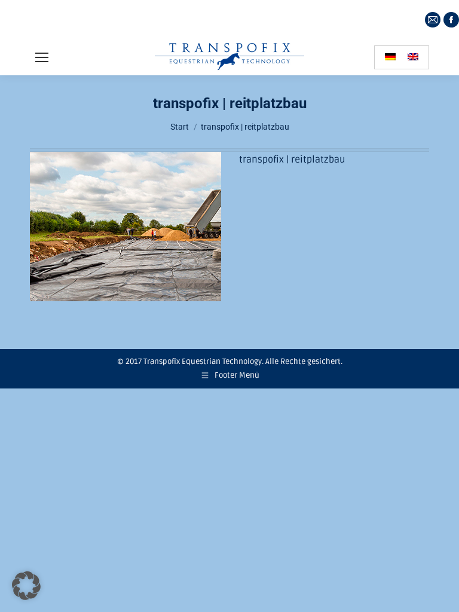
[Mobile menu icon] (42, 57)
